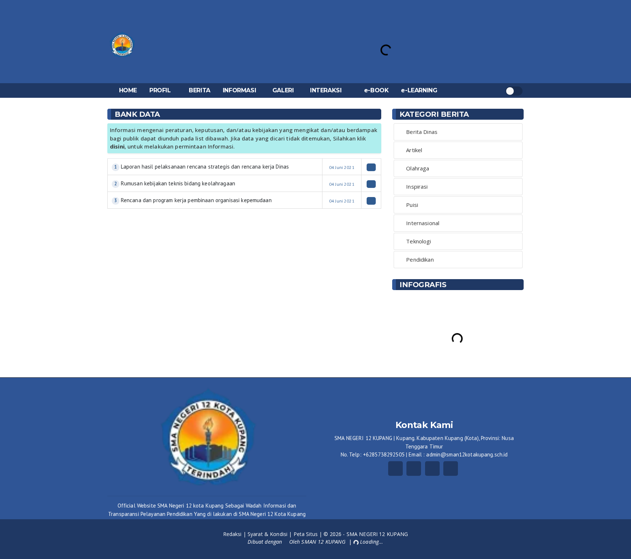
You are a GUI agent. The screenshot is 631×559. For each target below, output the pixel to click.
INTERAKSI (325, 90)
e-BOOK (376, 90)
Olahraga (417, 168)
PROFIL (160, 90)
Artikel (414, 150)
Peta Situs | (309, 534)
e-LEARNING (419, 90)
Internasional (422, 223)
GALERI (283, 90)
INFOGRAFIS (422, 284)
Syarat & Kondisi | (271, 534)
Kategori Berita (434, 114)
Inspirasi (417, 186)
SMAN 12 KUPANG (324, 541)
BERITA (199, 90)
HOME (128, 90)
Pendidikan (419, 259)
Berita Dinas (421, 131)
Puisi (412, 204)
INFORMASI (239, 90)
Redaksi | (235, 534)
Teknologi (418, 241)
